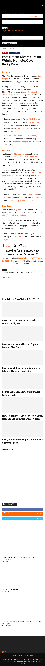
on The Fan (16, 237)
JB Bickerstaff (22, 270)
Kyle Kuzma (35, 119)
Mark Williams (20, 154)
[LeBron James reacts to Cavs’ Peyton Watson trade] (22, 381)
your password (7, 26)
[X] (12, 287)
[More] (40, 287)
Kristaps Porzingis (19, 142)
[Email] (33, 287)
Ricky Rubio (17, 210)
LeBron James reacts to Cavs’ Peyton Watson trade (19, 557)
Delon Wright (12, 270)
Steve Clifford (37, 275)
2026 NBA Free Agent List (11, 589)
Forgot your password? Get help (13, 31)
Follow (39, 514)
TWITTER (35, 258)
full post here (16, 145)
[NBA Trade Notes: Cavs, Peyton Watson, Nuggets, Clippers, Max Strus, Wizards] (22, 405)
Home (4, 49)
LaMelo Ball (33, 194)
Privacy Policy (29, 656)
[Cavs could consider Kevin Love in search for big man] (22, 309)
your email (5, 41)
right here (14, 131)
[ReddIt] (26, 287)
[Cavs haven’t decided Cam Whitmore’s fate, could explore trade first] (22, 357)
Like (40, 509)
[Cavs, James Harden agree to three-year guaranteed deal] (22, 429)
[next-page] (4, 446)
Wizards (17, 53)
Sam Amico (7, 68)
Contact (20, 656)
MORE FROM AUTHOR (30, 299)
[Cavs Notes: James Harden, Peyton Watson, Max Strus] (22, 333)
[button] (3, 5)
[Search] (42, 5)
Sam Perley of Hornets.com (21, 201)
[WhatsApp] (19, 287)
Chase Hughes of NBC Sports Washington (22, 136)
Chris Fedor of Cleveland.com (14, 215)
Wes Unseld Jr (7, 277)
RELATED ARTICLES (11, 299)
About (14, 656)
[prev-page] (3, 446)
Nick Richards (31, 157)
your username (7, 19)
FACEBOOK (7, 261)
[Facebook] (5, 287)
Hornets (11, 53)
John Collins (23, 128)
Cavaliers (11, 49)
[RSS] (4, 652)
